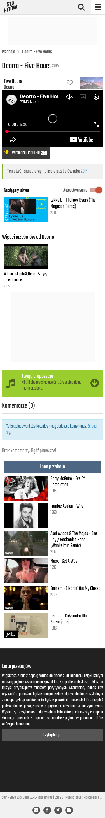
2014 (84, 171)
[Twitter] (58, 810)
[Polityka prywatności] (69, 810)
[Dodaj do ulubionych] (69, 83)
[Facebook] (47, 810)
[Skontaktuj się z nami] (36, 810)
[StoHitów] (10, 7)
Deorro (9, 87)
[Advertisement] (52, 31)
